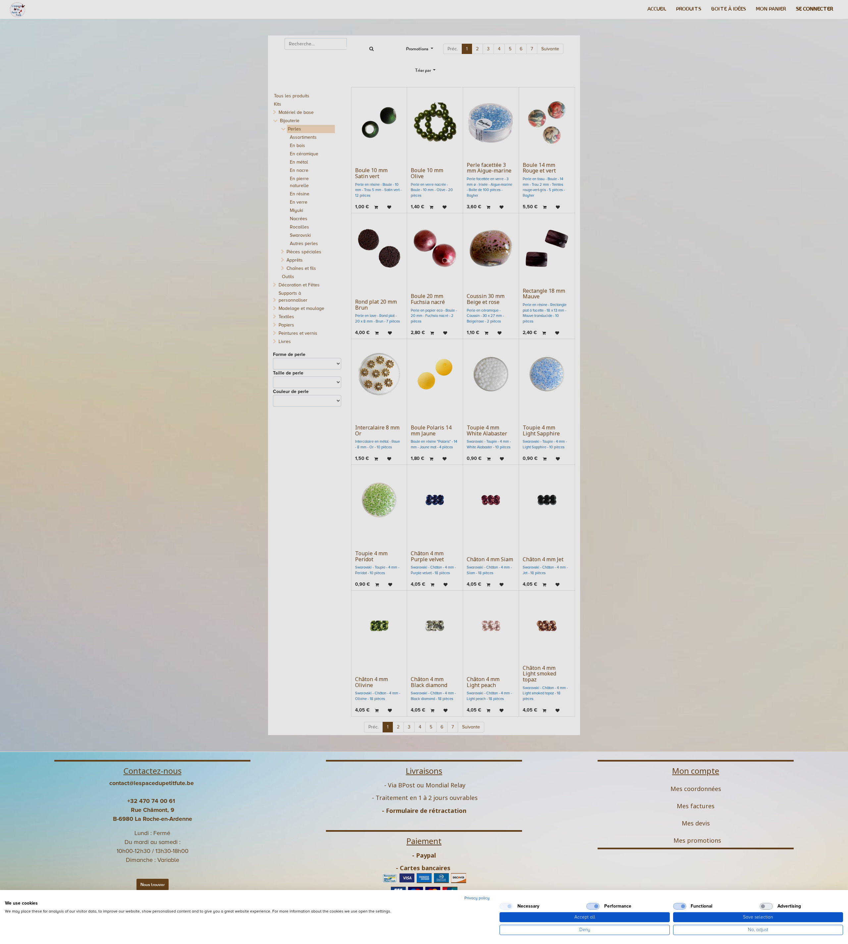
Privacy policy (477, 898)
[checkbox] (506, 906)
